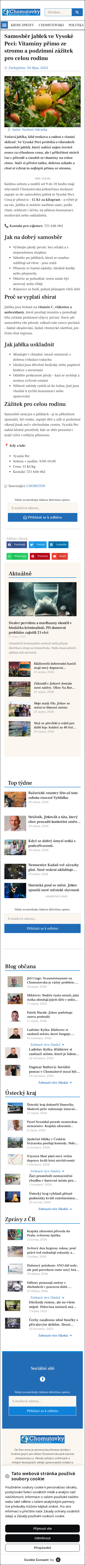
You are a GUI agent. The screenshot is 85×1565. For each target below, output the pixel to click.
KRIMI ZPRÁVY (22, 25)
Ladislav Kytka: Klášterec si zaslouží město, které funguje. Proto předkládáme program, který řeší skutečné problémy (53, 1032)
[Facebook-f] (42, 1379)
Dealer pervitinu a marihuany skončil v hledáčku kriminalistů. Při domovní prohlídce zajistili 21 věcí (40, 628)
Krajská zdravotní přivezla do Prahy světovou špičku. (48, 1233)
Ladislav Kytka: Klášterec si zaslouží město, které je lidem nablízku (52, 1051)
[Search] (77, 12)
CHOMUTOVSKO (51, 25)
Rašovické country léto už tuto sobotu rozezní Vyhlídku (53, 795)
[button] (4, 25)
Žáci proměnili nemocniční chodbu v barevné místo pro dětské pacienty (51, 1178)
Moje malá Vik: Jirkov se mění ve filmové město (52, 705)
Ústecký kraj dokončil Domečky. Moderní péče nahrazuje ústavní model (51, 1107)
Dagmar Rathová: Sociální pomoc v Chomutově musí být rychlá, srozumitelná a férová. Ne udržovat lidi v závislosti (52, 1069)
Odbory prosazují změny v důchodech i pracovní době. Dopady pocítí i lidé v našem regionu (48, 1285)
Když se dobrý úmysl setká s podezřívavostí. (52, 843)
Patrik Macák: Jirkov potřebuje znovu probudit (50, 1015)
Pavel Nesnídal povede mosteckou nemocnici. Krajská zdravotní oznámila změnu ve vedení (52, 1124)
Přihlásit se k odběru (42, 928)
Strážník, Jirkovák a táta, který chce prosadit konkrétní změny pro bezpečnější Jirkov (53, 819)
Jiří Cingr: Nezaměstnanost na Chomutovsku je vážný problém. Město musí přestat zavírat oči (51, 980)
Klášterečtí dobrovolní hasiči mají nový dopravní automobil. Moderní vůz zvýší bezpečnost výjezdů (55, 666)
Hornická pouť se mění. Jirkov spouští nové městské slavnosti (53, 887)
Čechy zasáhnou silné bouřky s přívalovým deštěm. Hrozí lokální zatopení (53, 1322)
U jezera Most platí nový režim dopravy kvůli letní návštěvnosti (51, 1158)
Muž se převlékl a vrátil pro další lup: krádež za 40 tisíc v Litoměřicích (54, 725)
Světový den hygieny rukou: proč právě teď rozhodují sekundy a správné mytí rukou (51, 1250)
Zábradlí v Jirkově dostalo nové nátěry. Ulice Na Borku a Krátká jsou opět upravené (55, 685)
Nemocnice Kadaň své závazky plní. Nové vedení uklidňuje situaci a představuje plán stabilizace (53, 867)
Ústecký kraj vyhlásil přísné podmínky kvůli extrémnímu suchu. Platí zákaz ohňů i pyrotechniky (52, 1196)
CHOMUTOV (35, 486)
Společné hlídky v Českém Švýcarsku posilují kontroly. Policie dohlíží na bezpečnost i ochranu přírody (52, 1141)
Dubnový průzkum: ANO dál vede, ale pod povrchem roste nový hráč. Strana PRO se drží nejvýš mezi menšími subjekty (53, 1267)
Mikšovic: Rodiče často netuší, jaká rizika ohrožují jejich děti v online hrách (53, 997)
